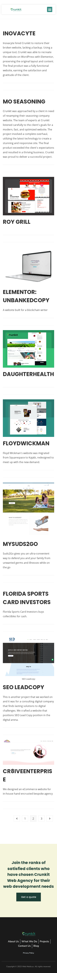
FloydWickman (26, 443)
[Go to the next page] (50, 818)
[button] (49, 9)
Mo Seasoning (24, 101)
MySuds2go (20, 544)
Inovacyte (19, 33)
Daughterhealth (28, 374)
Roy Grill (16, 222)
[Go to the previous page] (17, 818)
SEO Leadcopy (23, 687)
